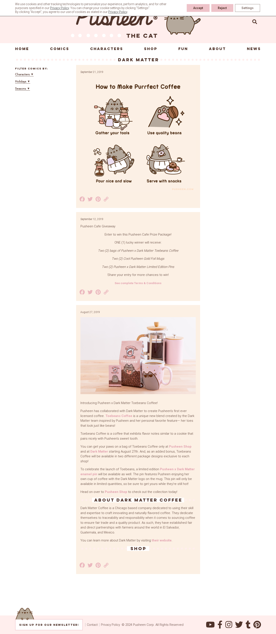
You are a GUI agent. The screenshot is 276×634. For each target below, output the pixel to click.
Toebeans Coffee (118, 416)
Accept (198, 8)
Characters (106, 48)
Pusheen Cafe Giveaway (97, 226)
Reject (222, 8)
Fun (183, 48)
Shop (150, 48)
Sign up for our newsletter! (49, 624)
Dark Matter (99, 451)
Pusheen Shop (180, 446)
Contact (92, 624)
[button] (254, 21)
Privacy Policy (110, 624)
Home (22, 48)
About (217, 48)
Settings (248, 8)
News (254, 48)
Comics (59, 48)
